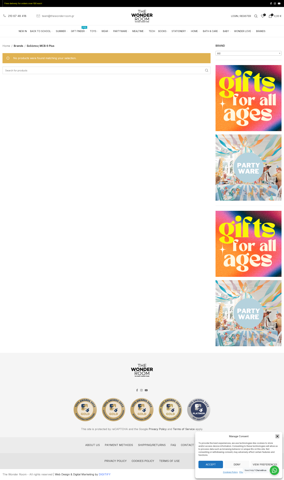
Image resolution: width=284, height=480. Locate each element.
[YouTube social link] (279, 3)
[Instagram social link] (275, 3)
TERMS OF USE (169, 461)
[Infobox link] (14, 16)
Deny (237, 464)
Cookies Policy (230, 472)
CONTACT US (190, 445)
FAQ (173, 445)
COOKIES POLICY (143, 461)
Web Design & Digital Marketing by (83, 474)
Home (6, 45)
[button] (277, 436)
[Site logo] (142, 15)
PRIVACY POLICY (115, 461)
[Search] (256, 16)
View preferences (265, 464)
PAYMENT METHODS (119, 445)
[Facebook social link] (271, 3)
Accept (211, 464)
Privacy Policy (158, 429)
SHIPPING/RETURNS (152, 445)
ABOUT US (92, 445)
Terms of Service (184, 429)
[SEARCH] (207, 70)
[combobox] (249, 53)
